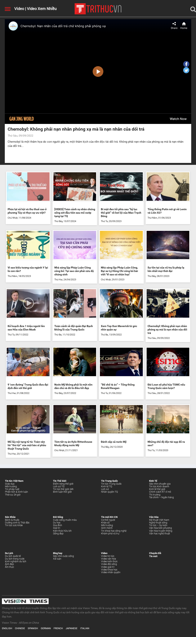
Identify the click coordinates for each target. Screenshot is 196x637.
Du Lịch (9, 553)
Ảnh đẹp (9, 564)
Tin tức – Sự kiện (158, 525)
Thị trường (154, 494)
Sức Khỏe (10, 517)
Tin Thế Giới (59, 480)
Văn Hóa (153, 517)
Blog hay (57, 553)
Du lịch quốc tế (13, 556)
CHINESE (20, 628)
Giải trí (56, 527)
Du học (56, 522)
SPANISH (33, 628)
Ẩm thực (9, 566)
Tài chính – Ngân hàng (161, 497)
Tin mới (153, 556)
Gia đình (57, 525)
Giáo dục (10, 483)
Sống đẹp (58, 533)
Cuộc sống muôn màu (65, 519)
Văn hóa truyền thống (160, 530)
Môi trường (11, 486)
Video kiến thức (109, 561)
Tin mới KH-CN (109, 517)
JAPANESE (71, 628)
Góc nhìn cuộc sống (63, 556)
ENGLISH (7, 628)
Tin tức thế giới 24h (63, 489)
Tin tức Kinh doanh (159, 486)
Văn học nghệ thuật (159, 533)
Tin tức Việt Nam (14, 480)
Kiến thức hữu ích (62, 530)
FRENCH (58, 628)
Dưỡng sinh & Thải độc (17, 522)
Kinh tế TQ (106, 486)
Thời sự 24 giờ (12, 494)
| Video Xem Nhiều (40, 8)
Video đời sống (109, 564)
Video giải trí (107, 566)
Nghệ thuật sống (158, 522)
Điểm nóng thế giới (63, 483)
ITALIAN (84, 628)
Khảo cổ (105, 522)
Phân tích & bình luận (16, 491)
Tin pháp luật (12, 489)
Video (19, 8)
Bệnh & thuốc (12, 519)
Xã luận (57, 558)
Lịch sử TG (59, 486)
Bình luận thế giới (62, 491)
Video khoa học (109, 569)
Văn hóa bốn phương (160, 527)
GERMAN (46, 628)
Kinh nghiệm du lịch (15, 561)
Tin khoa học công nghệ (114, 530)
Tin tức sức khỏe (14, 525)
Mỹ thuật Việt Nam (159, 519)
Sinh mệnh (107, 527)
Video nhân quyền (110, 572)
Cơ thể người (108, 519)
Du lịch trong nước (14, 558)
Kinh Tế (153, 480)
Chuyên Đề (155, 553)
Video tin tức (107, 556)
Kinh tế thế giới (157, 489)
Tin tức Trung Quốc (111, 483)
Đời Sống (58, 517)
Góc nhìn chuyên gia (160, 483)
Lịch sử (105, 489)
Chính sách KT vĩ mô (160, 491)
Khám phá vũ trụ (110, 533)
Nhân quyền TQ (109, 491)
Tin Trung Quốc (109, 480)
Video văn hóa (108, 558)
